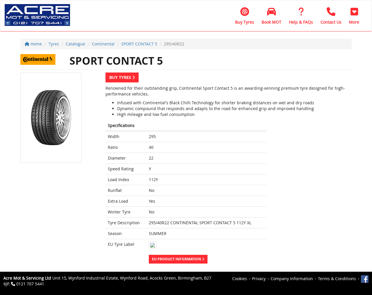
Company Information (292, 278)
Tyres (54, 44)
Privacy (259, 278)
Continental (103, 44)
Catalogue (75, 44)
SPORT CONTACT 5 (139, 44)
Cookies (239, 278)
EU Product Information (177, 259)
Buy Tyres (120, 77)
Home (35, 44)
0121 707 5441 (30, 284)
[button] (354, 15)
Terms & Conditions (337, 278)
